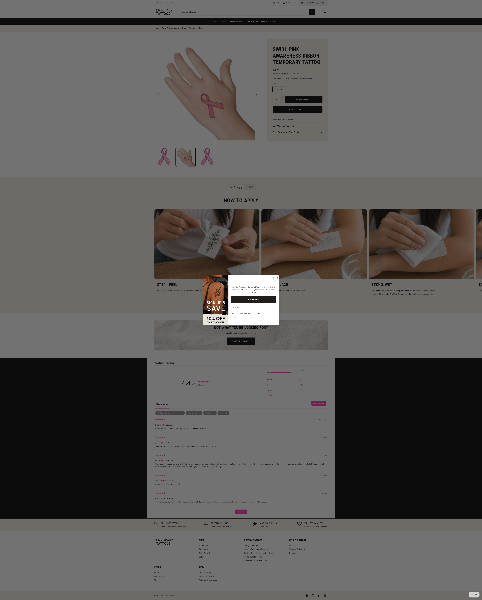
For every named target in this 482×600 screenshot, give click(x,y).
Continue (253, 299)
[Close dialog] (275, 278)
